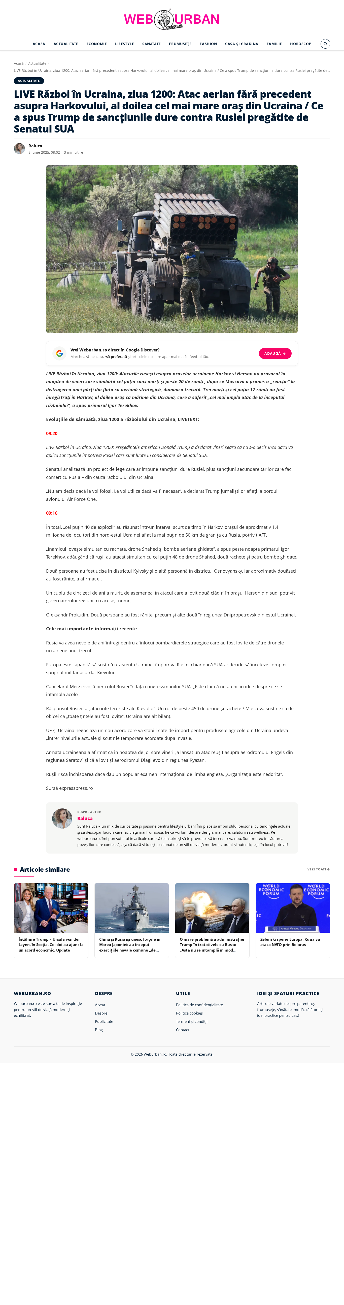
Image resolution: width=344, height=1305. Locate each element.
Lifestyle (124, 43)
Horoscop (300, 43)
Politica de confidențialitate (199, 1004)
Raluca (35, 146)
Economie (97, 43)
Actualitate (66, 43)
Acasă (19, 63)
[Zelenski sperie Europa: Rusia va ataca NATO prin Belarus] (293, 908)
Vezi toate (317, 869)
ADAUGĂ (275, 353)
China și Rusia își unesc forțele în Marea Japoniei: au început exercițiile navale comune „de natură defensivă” (130, 947)
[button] (325, 44)
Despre (101, 1013)
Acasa (39, 43)
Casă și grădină (241, 43)
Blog (99, 1029)
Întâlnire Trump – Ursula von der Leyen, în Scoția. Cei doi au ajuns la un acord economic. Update (51, 945)
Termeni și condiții (192, 1021)
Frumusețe (180, 43)
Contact (182, 1029)
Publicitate (104, 1021)
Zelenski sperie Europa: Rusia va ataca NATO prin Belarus (290, 942)
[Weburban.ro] (172, 19)
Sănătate (151, 43)
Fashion (208, 43)
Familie (274, 43)
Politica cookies (189, 1013)
